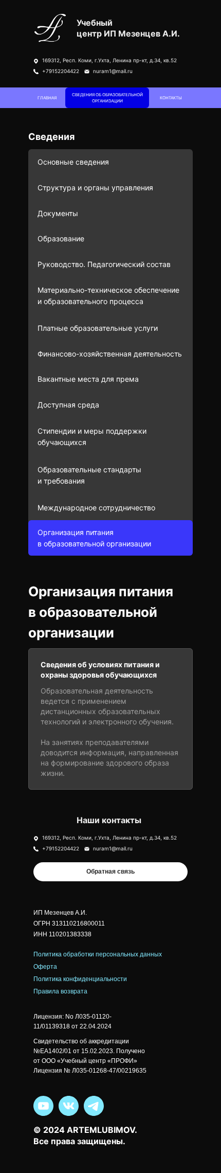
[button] (110, 871)
